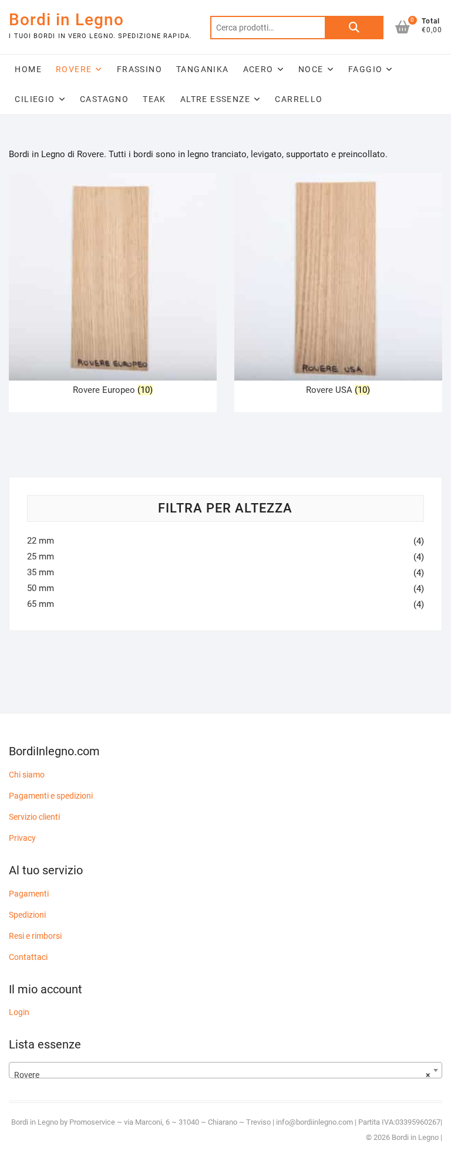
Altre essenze (215, 99)
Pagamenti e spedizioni (51, 795)
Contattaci (28, 957)
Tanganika (202, 69)
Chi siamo (27, 774)
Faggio (365, 69)
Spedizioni (27, 914)
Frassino (139, 69)
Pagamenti (29, 893)
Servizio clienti (34, 817)
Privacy (22, 838)
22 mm (40, 540)
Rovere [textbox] (221, 1075)
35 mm (40, 572)
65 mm (40, 604)
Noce (311, 69)
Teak (154, 99)
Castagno (104, 99)
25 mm (40, 556)
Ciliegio (35, 99)
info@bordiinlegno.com (315, 1122)
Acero (258, 69)
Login (19, 1012)
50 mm (40, 588)
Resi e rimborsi (35, 936)
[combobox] (225, 1070)
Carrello (298, 99)
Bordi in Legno (66, 19)
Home (28, 69)
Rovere (74, 69)
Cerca (354, 27)
